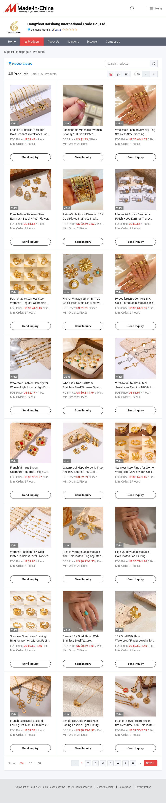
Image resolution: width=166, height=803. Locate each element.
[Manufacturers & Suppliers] (29, 8)
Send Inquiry (30, 157)
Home (12, 41)
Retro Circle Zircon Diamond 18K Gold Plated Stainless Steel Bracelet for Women (83, 218)
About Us (53, 41)
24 (21, 763)
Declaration (125, 786)
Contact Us (113, 41)
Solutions (73, 41)
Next (149, 763)
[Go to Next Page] (153, 74)
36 (30, 763)
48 (39, 763)
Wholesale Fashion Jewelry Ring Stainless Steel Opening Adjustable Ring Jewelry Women (135, 134)
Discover (92, 41)
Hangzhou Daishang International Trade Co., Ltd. (66, 24)
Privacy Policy (143, 786)
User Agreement (105, 786)
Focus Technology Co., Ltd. (56, 786)
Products (33, 41)
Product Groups (22, 63)
